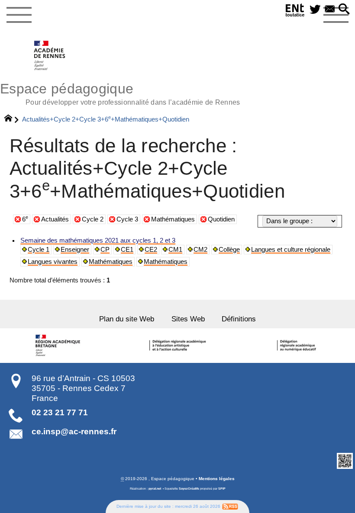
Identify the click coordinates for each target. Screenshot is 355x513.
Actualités (55, 219)
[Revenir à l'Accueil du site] (11, 119)
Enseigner (75, 249)
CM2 (200, 249)
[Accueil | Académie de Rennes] (59, 345)
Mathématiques (173, 219)
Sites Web (188, 318)
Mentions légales (217, 478)
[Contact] (330, 9)
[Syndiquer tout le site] (230, 506)
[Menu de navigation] (19, 15)
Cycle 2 (92, 219)
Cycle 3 (127, 219)
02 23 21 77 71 (60, 412)
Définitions (239, 318)
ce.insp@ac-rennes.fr (74, 431)
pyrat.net (154, 489)
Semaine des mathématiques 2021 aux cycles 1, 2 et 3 (97, 240)
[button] (344, 9)
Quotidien (221, 219)
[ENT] (295, 11)
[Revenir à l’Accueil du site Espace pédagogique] (50, 55)
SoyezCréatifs (189, 489)
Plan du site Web (126, 318)
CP (105, 249)
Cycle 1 (38, 249)
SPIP (222, 489)
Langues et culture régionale (290, 249)
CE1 (127, 249)
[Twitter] (315, 9)
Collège (229, 249)
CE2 (151, 249)
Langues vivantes (52, 261)
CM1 (175, 249)
